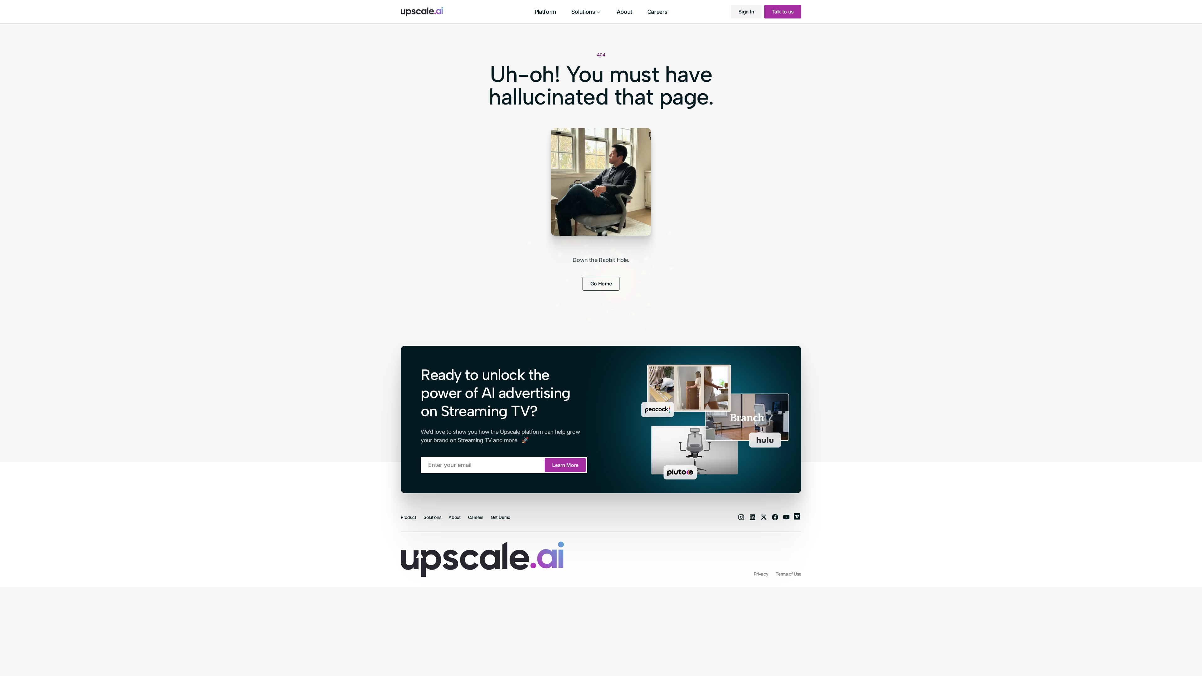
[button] (586, 11)
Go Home (601, 283)
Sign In (746, 11)
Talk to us (783, 11)
